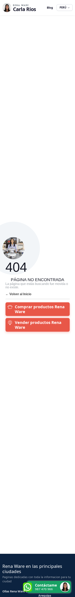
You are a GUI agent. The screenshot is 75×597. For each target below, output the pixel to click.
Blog (50, 7)
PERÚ (63, 7)
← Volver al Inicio (18, 294)
